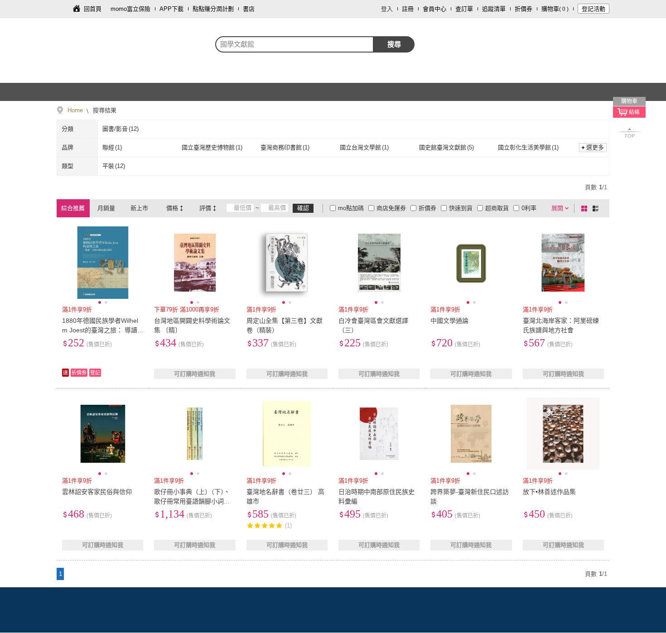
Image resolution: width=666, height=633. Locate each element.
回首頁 (92, 8)
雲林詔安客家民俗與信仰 (97, 491)
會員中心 (434, 8)
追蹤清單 (494, 8)
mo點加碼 (351, 208)
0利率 (528, 208)
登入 (387, 8)
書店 (249, 8)
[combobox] (294, 44)
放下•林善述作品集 (549, 491)
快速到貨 (461, 208)
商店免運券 (391, 208)
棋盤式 (585, 208)
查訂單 (464, 8)
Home (75, 110)
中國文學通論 (449, 320)
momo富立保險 (130, 8)
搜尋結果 (103, 110)
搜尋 (394, 44)
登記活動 (593, 8)
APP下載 (171, 8)
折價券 (523, 8)
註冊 (408, 8)
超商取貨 (497, 208)
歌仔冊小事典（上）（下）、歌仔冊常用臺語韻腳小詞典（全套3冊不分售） (192, 501)
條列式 (597, 208)
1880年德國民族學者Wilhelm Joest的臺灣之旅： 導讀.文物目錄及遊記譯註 (100, 330)
